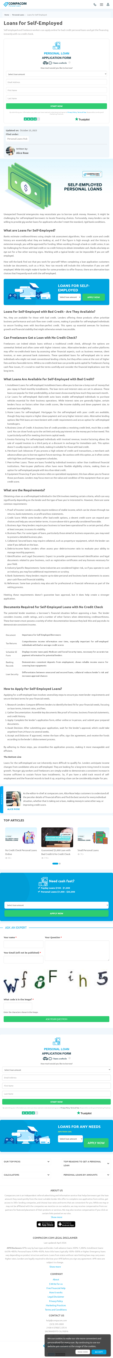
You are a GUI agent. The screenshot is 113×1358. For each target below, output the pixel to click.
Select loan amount (69, 297)
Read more (83, 1352)
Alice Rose (22, 152)
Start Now (56, 106)
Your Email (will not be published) (22, 952)
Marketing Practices (56, 1305)
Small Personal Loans (88, 850)
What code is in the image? (19, 999)
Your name (10, 937)
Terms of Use (81, 112)
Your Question (53, 937)
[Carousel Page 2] (60, 863)
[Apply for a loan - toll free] (95, 4)
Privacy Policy (72, 112)
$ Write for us (56, 1283)
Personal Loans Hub (17, 138)
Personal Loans (18, 15)
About (56, 1279)
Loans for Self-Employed (37, 15)
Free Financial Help (55, 1288)
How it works (56, 1292)
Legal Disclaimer (56, 1296)
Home (6, 15)
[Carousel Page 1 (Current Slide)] (55, 863)
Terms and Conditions (56, 1309)
